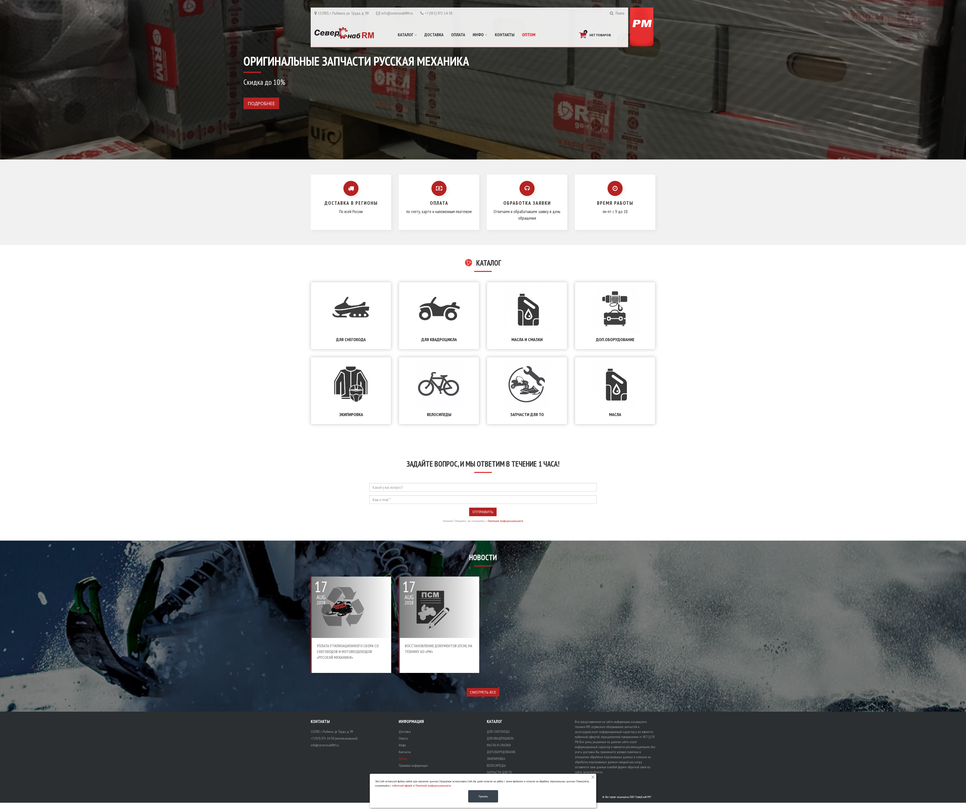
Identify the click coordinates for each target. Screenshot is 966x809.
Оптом (528, 34)
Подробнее (261, 103)
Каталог (406, 34)
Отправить (482, 511)
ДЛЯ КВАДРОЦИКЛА (439, 339)
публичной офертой (402, 785)
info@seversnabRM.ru (397, 13)
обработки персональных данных (611, 757)
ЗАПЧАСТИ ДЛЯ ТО (527, 414)
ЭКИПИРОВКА (351, 414)
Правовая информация (413, 765)
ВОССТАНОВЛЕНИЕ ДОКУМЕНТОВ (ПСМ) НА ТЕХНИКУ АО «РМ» (438, 648)
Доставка (434, 34)
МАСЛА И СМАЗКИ (527, 339)
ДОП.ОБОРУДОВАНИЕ (615, 339)
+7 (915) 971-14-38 (438, 13)
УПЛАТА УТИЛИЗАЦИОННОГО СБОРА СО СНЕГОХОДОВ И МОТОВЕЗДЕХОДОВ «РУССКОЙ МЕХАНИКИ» (348, 651)
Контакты (504, 34)
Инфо (479, 34)
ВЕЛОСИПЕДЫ (439, 414)
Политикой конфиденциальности (505, 521)
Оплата (458, 34)
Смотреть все (483, 692)
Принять (483, 796)
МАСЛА (615, 414)
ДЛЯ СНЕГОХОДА (351, 339)
